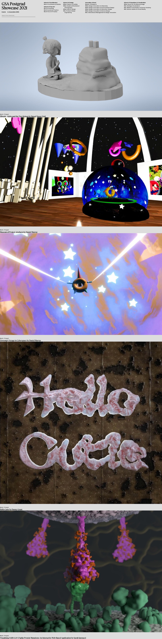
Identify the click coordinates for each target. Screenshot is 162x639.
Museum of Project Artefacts (11, 232)
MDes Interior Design (69, 9)
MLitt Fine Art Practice (50, 11)
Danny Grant (17, 509)
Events (4, 12)
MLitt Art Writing (49, 8)
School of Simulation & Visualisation (135, 2)
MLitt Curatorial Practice (51, 10)
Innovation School (90, 2)
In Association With (13, 12)
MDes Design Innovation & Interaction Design (98, 9)
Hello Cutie (4, 509)
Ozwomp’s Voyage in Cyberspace (13, 340)
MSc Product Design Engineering (69, 11)
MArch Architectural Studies (52, 4)
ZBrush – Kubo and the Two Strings (14, 116)
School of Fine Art (49, 6)
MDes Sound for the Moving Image (134, 4)
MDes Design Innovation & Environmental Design (99, 7)
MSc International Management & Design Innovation (100, 12)
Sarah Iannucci (80, 638)
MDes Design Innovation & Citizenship (96, 6)
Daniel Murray (32, 232)
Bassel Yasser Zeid (38, 116)
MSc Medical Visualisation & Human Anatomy (137, 7)
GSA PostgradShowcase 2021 (14, 5)
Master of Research (91, 4)
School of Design (68, 2)
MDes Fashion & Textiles (70, 4)
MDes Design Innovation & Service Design (97, 11)
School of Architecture (50, 2)
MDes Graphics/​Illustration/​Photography (71, 6)
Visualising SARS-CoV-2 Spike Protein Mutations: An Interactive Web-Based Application (35, 638)
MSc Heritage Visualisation (132, 6)
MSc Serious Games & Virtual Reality (135, 9)
